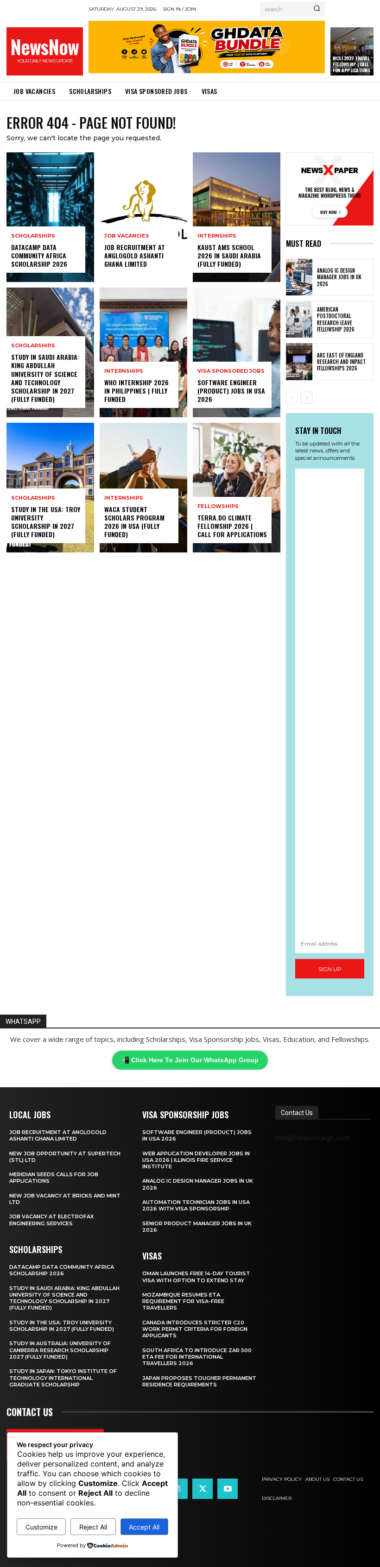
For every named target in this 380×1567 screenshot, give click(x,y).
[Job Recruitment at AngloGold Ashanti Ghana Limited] (143, 217)
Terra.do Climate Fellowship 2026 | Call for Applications (232, 526)
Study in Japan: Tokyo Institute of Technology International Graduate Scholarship (63, 1378)
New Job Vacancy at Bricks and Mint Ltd (64, 1198)
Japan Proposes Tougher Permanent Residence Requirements (199, 1381)
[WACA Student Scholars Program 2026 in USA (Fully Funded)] (143, 487)
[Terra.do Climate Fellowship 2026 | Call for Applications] (236, 487)
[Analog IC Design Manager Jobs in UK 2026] (299, 277)
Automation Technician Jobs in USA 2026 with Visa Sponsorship (196, 1205)
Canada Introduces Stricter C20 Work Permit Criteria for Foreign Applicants (194, 1329)
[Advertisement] (329, 701)
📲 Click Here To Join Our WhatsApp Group (190, 1060)
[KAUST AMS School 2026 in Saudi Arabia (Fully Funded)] (236, 217)
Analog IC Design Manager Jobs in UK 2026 (339, 277)
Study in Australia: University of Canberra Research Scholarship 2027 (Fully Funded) (60, 1350)
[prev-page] (292, 398)
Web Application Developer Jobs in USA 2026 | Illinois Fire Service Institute (196, 1160)
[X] (202, 1489)
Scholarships (33, 235)
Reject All (93, 1527)
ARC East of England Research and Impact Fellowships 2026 (341, 361)
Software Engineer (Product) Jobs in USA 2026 (231, 390)
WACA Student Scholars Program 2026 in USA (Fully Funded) (134, 521)
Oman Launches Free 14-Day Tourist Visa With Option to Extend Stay (196, 1276)
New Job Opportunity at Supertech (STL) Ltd (64, 1156)
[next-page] (306, 398)
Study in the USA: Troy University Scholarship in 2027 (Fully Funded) (45, 521)
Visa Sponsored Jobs (231, 371)
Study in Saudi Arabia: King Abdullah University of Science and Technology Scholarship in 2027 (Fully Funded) (45, 378)
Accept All (144, 1527)
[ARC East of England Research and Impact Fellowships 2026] (299, 361)
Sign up (330, 968)
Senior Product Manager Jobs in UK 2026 (197, 1226)
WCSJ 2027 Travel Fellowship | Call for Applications (351, 64)
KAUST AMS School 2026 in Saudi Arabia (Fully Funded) (229, 255)
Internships (123, 371)
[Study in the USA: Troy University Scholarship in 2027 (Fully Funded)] (50, 487)
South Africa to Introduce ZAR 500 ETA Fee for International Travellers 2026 (197, 1357)
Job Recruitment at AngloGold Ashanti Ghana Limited (134, 255)
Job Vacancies (126, 235)
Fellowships (218, 506)
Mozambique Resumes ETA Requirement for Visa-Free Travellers (183, 1301)
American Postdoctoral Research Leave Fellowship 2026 (336, 319)
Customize (41, 1527)
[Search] (317, 8)
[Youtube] (227, 1489)
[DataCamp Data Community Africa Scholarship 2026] (50, 217)
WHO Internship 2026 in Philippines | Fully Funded (136, 390)
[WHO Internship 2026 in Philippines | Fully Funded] (143, 352)
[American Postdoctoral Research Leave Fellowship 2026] (299, 319)
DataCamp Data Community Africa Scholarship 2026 (39, 255)
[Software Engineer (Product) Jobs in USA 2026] (236, 352)
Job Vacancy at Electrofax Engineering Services (51, 1219)
